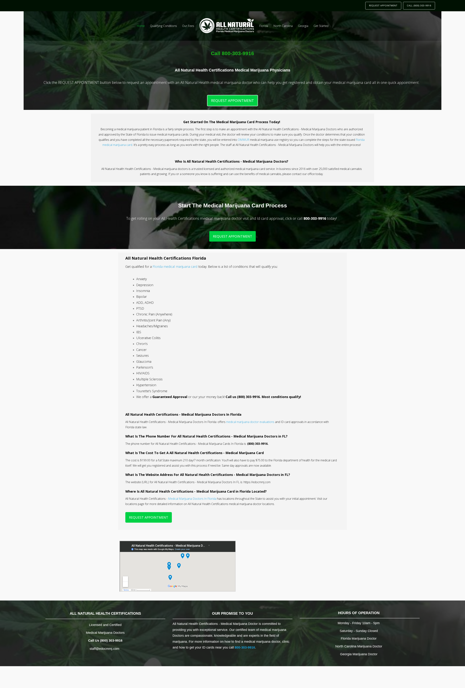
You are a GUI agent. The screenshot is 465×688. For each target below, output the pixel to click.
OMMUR (243, 140)
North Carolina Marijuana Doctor (358, 646)
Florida (263, 26)
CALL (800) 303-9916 (419, 5)
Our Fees (188, 26)
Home (141, 26)
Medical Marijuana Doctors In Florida (192, 499)
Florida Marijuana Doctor (359, 638)
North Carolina (283, 26)
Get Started (321, 26)
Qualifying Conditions (163, 26)
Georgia (303, 26)
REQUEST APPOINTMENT (383, 5)
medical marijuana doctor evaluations (250, 422)
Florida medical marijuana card (175, 266)
